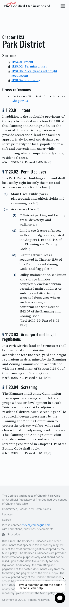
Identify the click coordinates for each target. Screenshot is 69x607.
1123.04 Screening (26, 80)
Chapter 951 (21, 101)
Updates (7, 514)
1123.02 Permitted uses (29, 66)
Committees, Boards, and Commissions (26, 509)
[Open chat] (60, 598)
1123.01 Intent (22, 62)
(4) (14, 275)
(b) (5, 209)
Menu (63, 6)
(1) (14, 215)
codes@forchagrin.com (35, 525)
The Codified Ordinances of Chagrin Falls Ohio (28, 6)
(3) (14, 255)
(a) (5, 194)
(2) (14, 230)
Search (6, 519)
